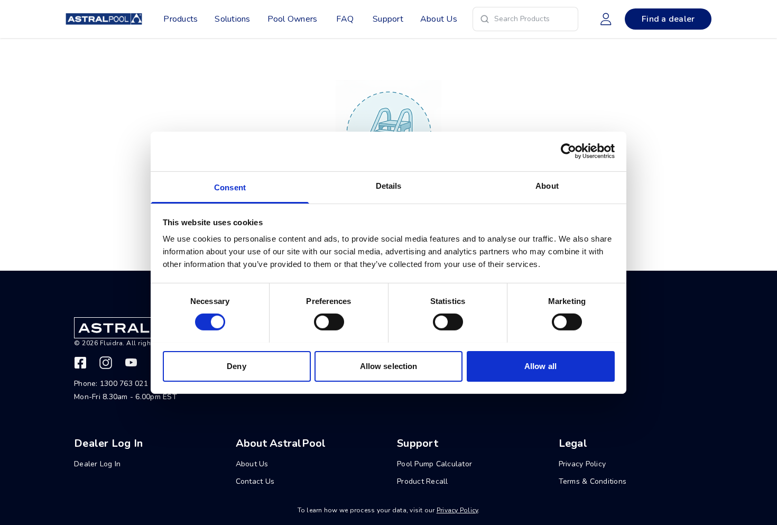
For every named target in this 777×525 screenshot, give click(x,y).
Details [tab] (389, 185)
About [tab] (547, 185)
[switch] (329, 322)
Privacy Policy (457, 510)
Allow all (540, 365)
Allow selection (389, 365)
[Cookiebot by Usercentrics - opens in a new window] (568, 151)
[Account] (605, 19)
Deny (236, 365)
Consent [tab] (230, 186)
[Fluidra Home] (104, 19)
